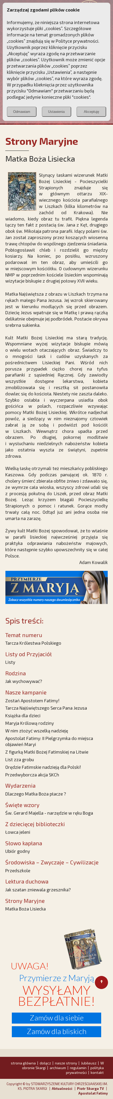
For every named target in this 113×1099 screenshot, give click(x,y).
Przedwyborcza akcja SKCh (32, 774)
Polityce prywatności (77, 40)
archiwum (58, 1067)
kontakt (97, 1072)
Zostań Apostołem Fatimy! (32, 700)
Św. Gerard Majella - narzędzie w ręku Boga (49, 812)
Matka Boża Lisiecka (25, 908)
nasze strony (66, 1063)
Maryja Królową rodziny (29, 723)
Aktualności (62, 1088)
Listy (10, 662)
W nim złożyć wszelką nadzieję (36, 730)
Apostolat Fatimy (93, 1093)
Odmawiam (21, 112)
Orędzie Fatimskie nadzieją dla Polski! (43, 767)
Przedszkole (17, 870)
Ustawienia (56, 112)
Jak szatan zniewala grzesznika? (38, 889)
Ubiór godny (17, 851)
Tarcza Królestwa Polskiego (33, 642)
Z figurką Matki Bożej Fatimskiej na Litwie (46, 751)
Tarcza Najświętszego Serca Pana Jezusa (46, 707)
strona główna (23, 1063)
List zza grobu (19, 759)
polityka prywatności (85, 1070)
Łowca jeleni (17, 832)
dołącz (45, 1063)
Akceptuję (91, 112)
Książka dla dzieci (22, 715)
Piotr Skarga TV (90, 1088)
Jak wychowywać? (23, 681)
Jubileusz (88, 1063)
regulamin (78, 1067)
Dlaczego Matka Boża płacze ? (35, 793)
